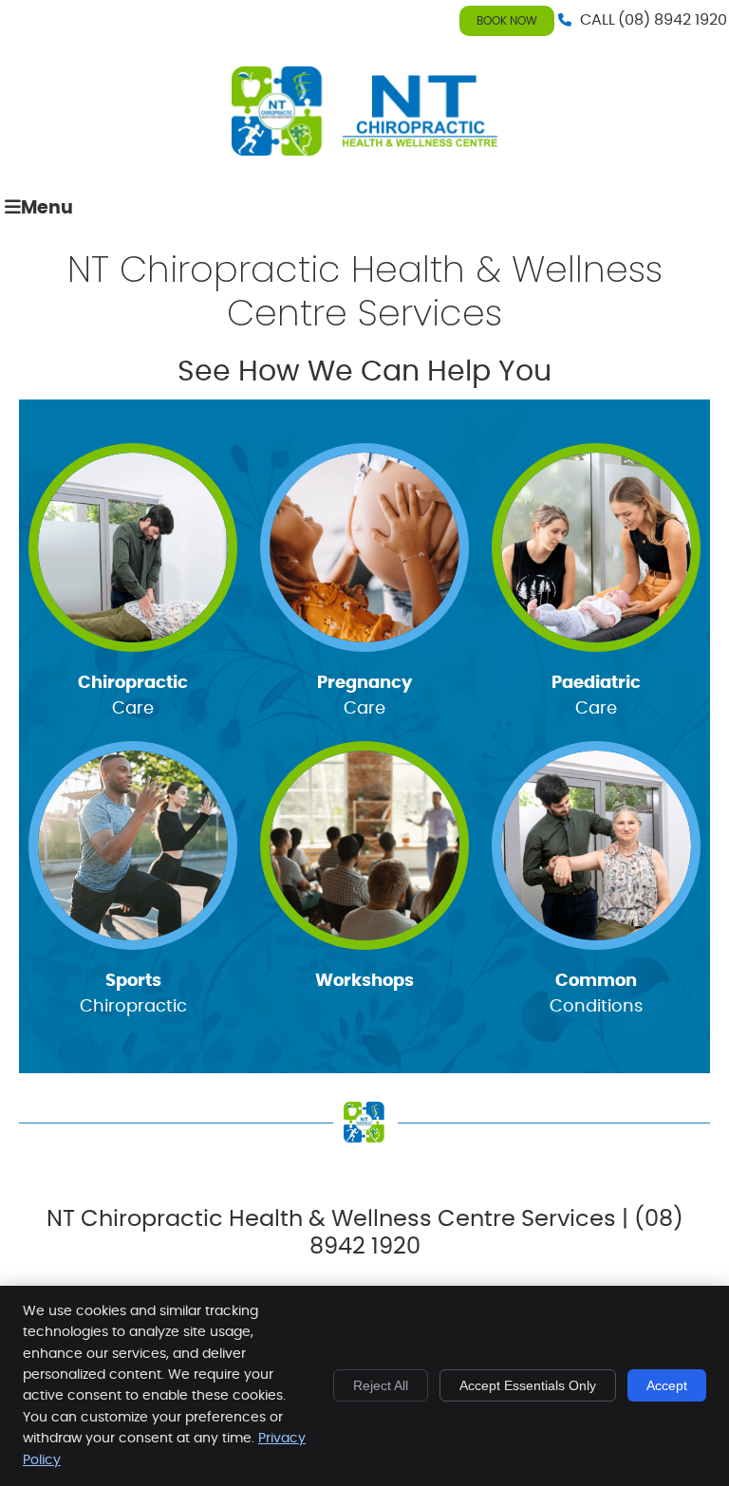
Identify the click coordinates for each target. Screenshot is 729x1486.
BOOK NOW (507, 21)
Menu (47, 208)
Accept (666, 1385)
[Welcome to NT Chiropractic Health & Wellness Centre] (364, 150)
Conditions (596, 994)
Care (133, 696)
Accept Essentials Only (527, 1385)
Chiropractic (133, 994)
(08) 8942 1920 (672, 20)
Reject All (380, 1385)
